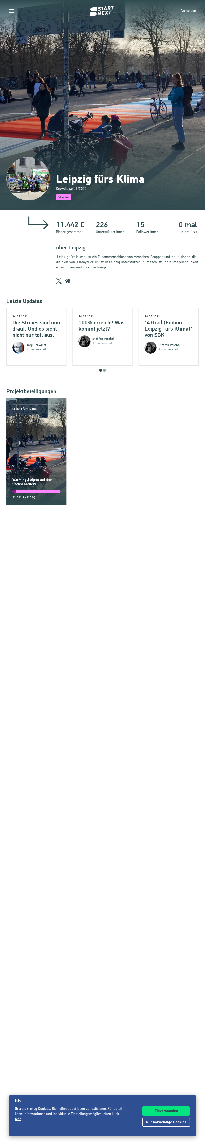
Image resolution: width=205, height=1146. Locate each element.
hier (18, 1119)
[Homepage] (102, 11)
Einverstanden (166, 1111)
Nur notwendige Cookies (166, 1122)
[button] (100, 370)
